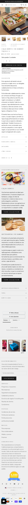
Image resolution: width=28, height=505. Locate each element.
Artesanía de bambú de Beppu (18, 45)
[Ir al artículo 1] (4, 39)
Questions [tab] (15, 320)
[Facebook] (6, 157)
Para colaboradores (7, 431)
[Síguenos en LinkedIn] (22, 484)
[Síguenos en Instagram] (6, 484)
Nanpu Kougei (4, 45)
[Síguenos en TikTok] (18, 484)
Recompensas (6, 390)
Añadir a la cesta (14, 65)
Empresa (4, 437)
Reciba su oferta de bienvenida (14, 1)
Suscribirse (9, 378)
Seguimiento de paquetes (9, 393)
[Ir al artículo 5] (23, 39)
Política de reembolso (8, 415)
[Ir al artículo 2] (9, 39)
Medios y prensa (6, 434)
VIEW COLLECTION (11, 212)
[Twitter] (9, 157)
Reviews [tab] (6, 320)
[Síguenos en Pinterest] (10, 484)
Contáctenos (5, 404)
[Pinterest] (11, 157)
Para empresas (6, 428)
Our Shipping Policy (6, 72)
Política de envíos (7, 418)
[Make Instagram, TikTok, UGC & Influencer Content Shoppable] (22, 353)
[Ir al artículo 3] (14, 39)
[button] (15, 345)
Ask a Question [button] (15, 316)
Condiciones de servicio (8, 412)
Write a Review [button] (15, 313)
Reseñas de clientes (7, 402)
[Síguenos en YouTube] (14, 484)
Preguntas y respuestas (9, 387)
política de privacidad (8, 421)
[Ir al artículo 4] (18, 39)
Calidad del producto (8, 396)
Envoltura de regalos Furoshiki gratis (13, 399)
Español (13, 490)
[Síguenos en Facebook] (2, 484)
